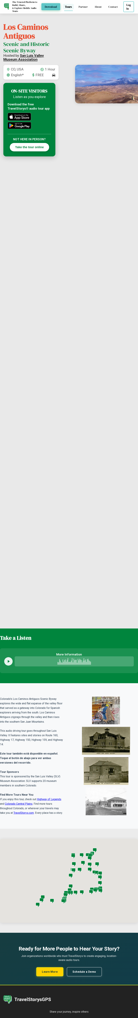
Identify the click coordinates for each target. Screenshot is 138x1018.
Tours (68, 7)
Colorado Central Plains (18, 803)
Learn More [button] (50, 971)
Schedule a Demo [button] (84, 971)
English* (17, 75)
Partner (83, 7)
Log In (128, 6)
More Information (69, 654)
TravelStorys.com (23, 812)
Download (51, 7)
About (98, 7)
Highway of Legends (49, 799)
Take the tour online (29, 147)
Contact (113, 7)
